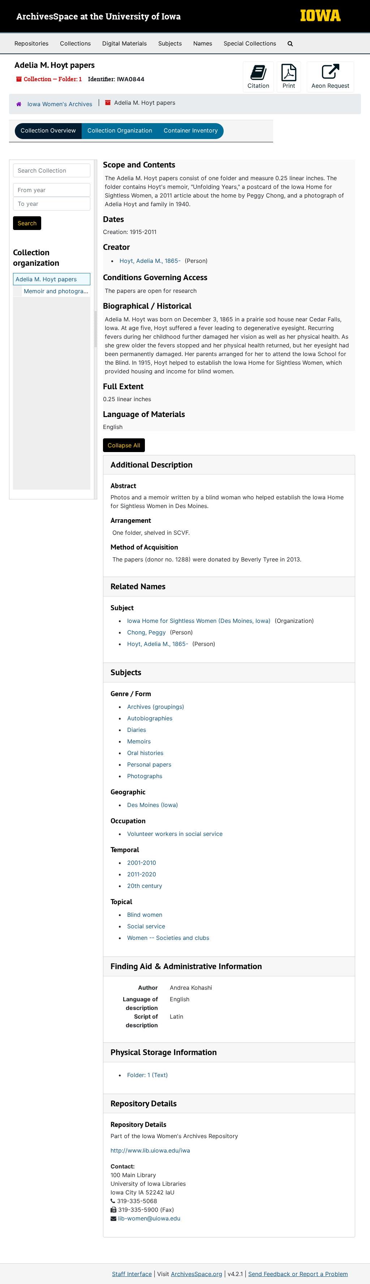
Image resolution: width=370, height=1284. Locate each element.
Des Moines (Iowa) (152, 804)
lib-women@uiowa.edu (149, 1218)
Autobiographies (149, 718)
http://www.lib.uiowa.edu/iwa (150, 1150)
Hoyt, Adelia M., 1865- (150, 260)
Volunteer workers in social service (175, 833)
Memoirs (139, 741)
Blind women (144, 914)
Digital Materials (124, 43)
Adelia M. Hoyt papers (46, 279)
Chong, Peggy (146, 632)
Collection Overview (48, 130)
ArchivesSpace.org (196, 1274)
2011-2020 (141, 874)
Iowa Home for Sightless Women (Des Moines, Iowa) (199, 620)
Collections (75, 43)
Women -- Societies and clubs (168, 937)
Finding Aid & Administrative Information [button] (186, 966)
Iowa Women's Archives (59, 104)
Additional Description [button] (152, 464)
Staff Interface (132, 1274)
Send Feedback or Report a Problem (298, 1274)
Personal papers (149, 764)
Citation (258, 85)
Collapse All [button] (124, 445)
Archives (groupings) (155, 706)
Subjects (170, 43)
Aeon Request (332, 85)
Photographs (144, 776)
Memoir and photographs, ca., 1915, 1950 (80, 291)
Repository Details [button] (144, 1103)
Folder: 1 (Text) (147, 1075)
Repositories (31, 43)
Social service (146, 926)
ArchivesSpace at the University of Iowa (98, 17)
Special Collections (250, 43)
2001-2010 (141, 862)
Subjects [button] (126, 672)
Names (202, 43)
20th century (144, 885)
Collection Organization (119, 130)
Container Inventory (191, 130)
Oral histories (145, 752)
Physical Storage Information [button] (164, 1052)
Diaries (136, 729)
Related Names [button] (138, 586)
